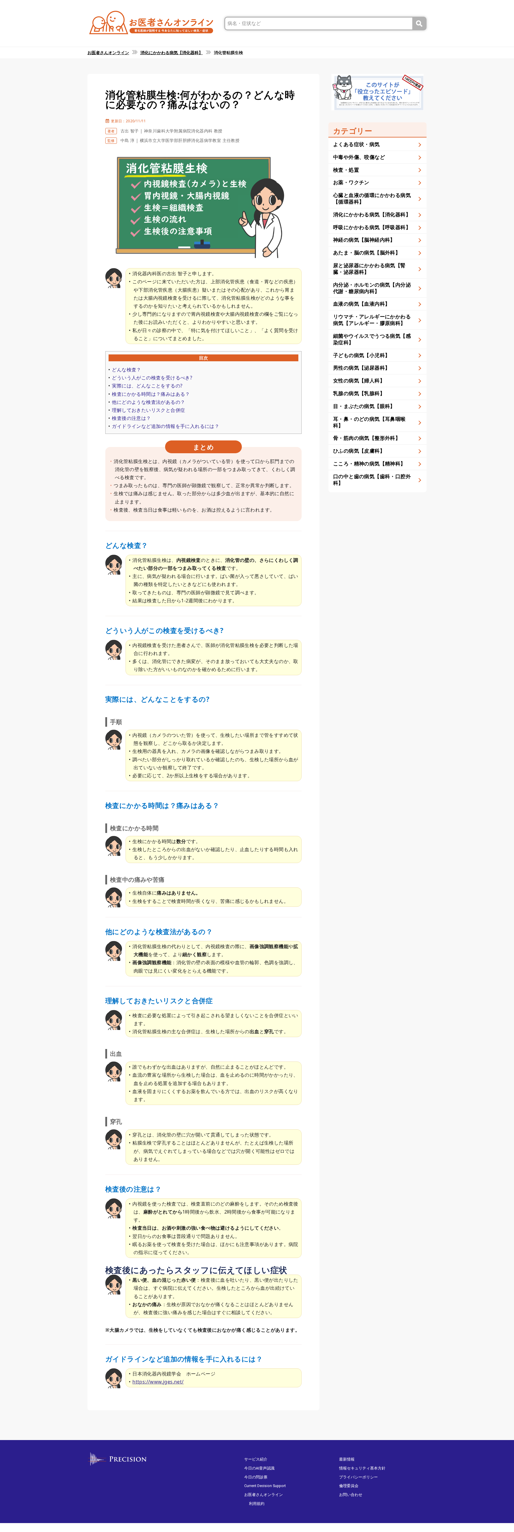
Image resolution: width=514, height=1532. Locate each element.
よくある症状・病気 (356, 144)
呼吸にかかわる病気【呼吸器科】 (372, 227)
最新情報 (347, 1459)
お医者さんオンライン (263, 1494)
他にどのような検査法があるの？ (148, 402)
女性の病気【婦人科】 (359, 380)
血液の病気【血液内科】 (361, 303)
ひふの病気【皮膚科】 (359, 450)
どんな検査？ (126, 369)
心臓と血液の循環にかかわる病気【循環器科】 (372, 198)
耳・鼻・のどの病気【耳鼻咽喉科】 (369, 422)
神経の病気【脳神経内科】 (364, 239)
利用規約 (256, 1503)
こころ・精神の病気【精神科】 (369, 463)
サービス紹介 (255, 1459)
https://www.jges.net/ (158, 1381)
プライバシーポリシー (358, 1477)
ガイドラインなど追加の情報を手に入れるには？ (165, 426)
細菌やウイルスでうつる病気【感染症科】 (372, 339)
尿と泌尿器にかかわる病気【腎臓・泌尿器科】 (369, 268)
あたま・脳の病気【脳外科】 (366, 252)
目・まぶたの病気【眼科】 (364, 406)
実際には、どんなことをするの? (147, 385)
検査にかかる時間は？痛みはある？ (151, 394)
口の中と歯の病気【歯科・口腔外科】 (372, 479)
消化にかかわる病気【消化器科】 (372, 214)
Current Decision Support (265, 1485)
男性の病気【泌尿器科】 (361, 367)
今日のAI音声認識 (259, 1468)
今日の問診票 (255, 1477)
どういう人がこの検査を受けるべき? (152, 377)
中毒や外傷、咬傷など (359, 157)
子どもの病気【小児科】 (361, 355)
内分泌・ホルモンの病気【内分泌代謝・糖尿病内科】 (372, 288)
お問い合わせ (350, 1494)
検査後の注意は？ (131, 418)
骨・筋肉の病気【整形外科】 (366, 437)
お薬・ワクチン (351, 182)
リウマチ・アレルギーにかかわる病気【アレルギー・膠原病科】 (372, 319)
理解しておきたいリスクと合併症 (148, 410)
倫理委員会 (348, 1485)
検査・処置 (346, 169)
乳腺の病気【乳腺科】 (359, 393)
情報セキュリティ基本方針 (362, 1468)
